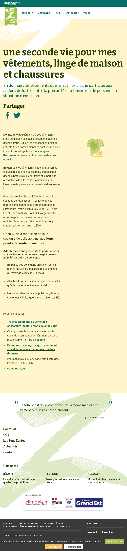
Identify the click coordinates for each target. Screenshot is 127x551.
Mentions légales (53, 523)
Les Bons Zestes (14, 440)
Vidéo (86, 12)
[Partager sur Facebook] (7, 115)
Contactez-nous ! (28, 523)
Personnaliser (73, 546)
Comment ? (45, 12)
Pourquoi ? (26, 12)
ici (42, 243)
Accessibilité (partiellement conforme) (28, 526)
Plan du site (63, 526)
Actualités (72, 12)
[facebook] (92, 532)
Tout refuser (54, 546)
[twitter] (108, 532)
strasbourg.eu (16, 368)
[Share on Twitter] (17, 115)
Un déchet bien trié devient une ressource (104, 481)
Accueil (7, 523)
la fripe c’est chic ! (35, 339)
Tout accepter (115, 541)
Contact (9, 452)
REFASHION (25, 363)
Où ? (59, 12)
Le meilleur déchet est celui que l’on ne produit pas (19, 481)
